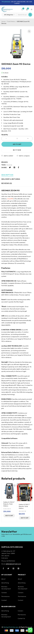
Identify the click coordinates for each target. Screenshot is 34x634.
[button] (29, 31)
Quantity (4, 135)
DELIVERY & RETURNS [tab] (10, 179)
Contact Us (21, 618)
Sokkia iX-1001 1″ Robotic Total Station (24, 506)
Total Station (11, 21)
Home (3, 21)
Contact (4, 600)
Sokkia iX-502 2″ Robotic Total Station (9, 504)
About (3, 579)
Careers (4, 592)
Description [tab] (7, 175)
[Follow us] (8, 568)
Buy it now (17, 150)
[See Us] (13, 568)
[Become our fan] (3, 568)
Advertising (5, 583)
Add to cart (17, 144)
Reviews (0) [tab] (6, 183)
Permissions (5, 596)
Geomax (9, 165)
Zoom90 (10, 199)
